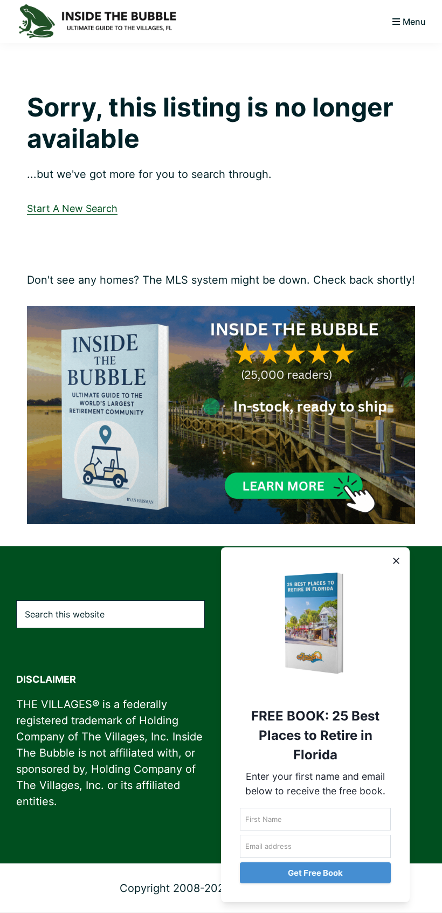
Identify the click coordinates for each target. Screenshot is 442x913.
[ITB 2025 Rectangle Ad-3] (221, 314)
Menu (414, 21)
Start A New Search (72, 208)
